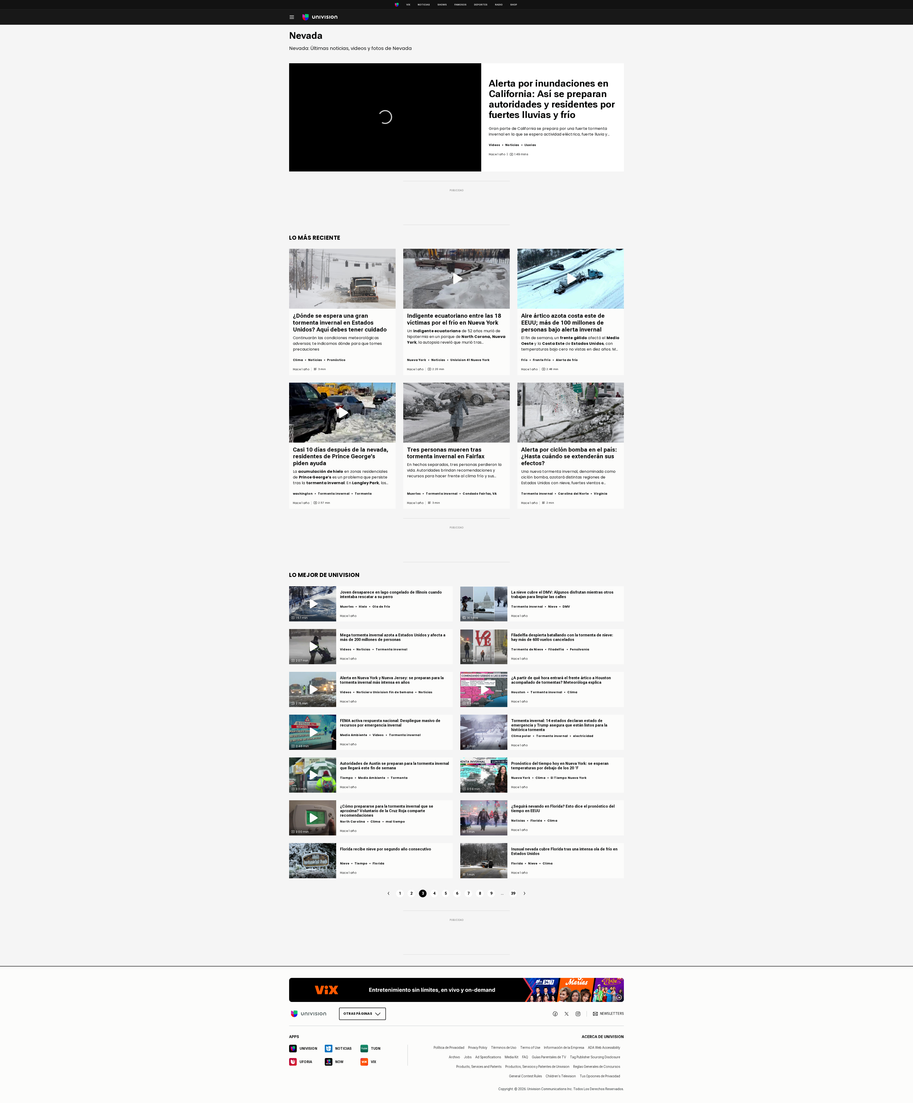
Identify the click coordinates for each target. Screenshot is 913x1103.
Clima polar (521, 736)
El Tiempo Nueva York (569, 778)
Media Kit (511, 1057)
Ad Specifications (488, 1057)
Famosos (460, 4)
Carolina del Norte (573, 494)
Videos (494, 145)
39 (513, 893)
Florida (536, 821)
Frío (524, 360)
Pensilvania (579, 649)
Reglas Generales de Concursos (596, 1067)
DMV (566, 607)
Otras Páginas (357, 1013)
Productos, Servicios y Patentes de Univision (537, 1067)
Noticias (424, 4)
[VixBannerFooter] (456, 990)
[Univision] (319, 17)
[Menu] (291, 17)
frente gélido (573, 338)
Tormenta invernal (334, 494)
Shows (442, 4)
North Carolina (352, 822)
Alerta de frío (567, 360)
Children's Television (561, 1076)
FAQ (525, 1057)
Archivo (454, 1057)
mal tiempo (395, 822)
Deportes (480, 4)
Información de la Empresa (564, 1047)
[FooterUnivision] (308, 1013)
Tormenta (363, 494)
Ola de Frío (381, 607)
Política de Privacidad (449, 1047)
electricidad (583, 736)
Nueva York (416, 360)
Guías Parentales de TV (549, 1057)
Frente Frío (542, 360)
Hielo (363, 607)
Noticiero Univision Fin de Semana (384, 692)
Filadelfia (556, 649)
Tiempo (346, 778)
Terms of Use (530, 1047)
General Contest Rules (525, 1076)
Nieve (552, 607)
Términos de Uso (503, 1047)
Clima (298, 360)
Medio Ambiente (353, 735)
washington (303, 494)
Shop (513, 4)
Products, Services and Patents (478, 1067)
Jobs (467, 1057)
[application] (385, 117)
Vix (408, 4)
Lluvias (530, 145)
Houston (518, 692)
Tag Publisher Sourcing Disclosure (595, 1057)
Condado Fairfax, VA (479, 494)
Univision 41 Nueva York (470, 360)
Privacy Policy (477, 1047)
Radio (499, 4)
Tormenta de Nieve (527, 649)
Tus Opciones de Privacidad (600, 1076)
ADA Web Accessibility (604, 1047)
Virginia (600, 494)
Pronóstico (336, 360)
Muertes (414, 494)
